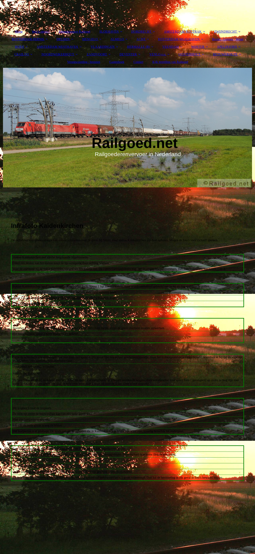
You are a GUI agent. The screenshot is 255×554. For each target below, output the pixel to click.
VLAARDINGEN (103, 46)
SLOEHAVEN (109, 31)
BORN (19, 46)
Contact (138, 62)
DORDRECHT (141, 31)
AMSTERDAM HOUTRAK (183, 31)
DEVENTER (128, 54)
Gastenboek (116, 62)
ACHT (140, 39)
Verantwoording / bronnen (83, 62)
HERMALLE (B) (138, 46)
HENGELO (90, 39)
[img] (127, 127)
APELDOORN (227, 46)
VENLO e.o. (157, 54)
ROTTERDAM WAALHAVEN (179, 39)
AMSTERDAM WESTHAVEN (57, 46)
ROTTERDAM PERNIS (28, 39)
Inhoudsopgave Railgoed (74, 31)
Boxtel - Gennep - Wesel (227, 39)
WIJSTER (197, 46)
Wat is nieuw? (41, 31)
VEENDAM (170, 46)
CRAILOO (21, 54)
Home (19, 31)
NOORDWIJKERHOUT (57, 54)
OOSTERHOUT (189, 54)
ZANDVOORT (97, 54)
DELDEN (63, 39)
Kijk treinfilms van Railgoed (170, 62)
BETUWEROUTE (225, 54)
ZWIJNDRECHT (225, 31)
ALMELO (117, 39)
